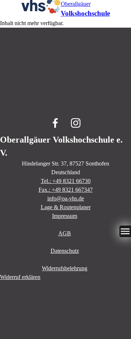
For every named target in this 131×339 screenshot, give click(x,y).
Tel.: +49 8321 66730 (66, 181)
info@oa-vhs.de (65, 198)
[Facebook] (55, 123)
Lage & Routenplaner (66, 207)
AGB (64, 233)
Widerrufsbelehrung (64, 268)
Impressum (64, 216)
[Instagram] (76, 123)
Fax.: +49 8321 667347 (66, 190)
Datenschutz (65, 251)
